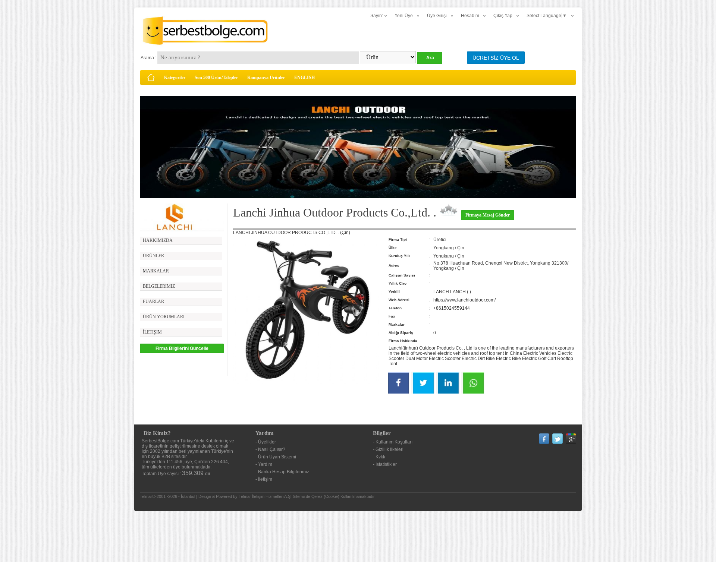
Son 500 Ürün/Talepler (216, 77)
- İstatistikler (385, 464)
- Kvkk (379, 457)
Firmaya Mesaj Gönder (487, 215)
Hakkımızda (158, 240)
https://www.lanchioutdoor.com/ (464, 300)
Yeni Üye (404, 15)
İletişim (152, 332)
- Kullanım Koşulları (392, 442)
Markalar (156, 271)
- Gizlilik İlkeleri (388, 449)
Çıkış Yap (502, 15)
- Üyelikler (265, 442)
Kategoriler (174, 77)
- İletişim (263, 479)
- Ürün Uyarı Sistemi (275, 457)
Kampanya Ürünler (266, 77)
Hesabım (470, 15)
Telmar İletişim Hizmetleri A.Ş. (265, 496)
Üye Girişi (437, 15)
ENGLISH (304, 77)
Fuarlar (153, 301)
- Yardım (263, 464)
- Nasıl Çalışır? (270, 449)
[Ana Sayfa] (151, 77)
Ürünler (153, 255)
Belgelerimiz (159, 286)
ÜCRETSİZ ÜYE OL (495, 58)
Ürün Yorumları (164, 316)
